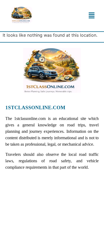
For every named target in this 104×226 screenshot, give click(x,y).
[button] (92, 15)
